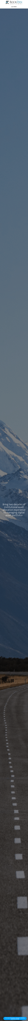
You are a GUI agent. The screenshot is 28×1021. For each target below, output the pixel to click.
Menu (15, 7)
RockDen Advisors (14, 2)
